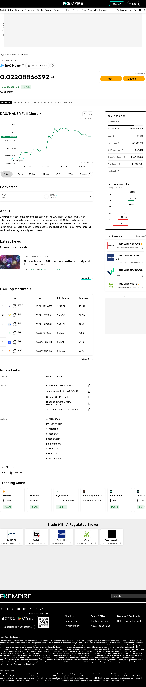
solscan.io (51, 453)
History (68, 102)
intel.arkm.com (54, 424)
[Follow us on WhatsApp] (135, 10)
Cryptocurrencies (8, 54)
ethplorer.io (52, 428)
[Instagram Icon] (24, 609)
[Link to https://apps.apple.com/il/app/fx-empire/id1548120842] (8, 619)
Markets (18, 102)
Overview (6, 102)
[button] (5, 4)
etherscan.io (53, 419)
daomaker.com (54, 376)
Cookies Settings (100, 621)
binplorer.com (53, 443)
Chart (28, 102)
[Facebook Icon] (7, 609)
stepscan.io (52, 433)
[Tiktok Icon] (41, 609)
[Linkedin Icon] (13, 609)
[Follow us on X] (130, 10)
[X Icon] (1, 609)
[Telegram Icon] (30, 609)
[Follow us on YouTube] (139, 10)
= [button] (46, 196)
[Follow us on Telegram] (144, 10)
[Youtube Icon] (19, 609)
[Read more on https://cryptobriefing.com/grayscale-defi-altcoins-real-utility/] (10, 262)
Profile (58, 102)
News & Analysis (43, 102)
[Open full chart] (90, 113)
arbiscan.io (52, 448)
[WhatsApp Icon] (36, 609)
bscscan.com (53, 438)
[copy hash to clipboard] (89, 386)
